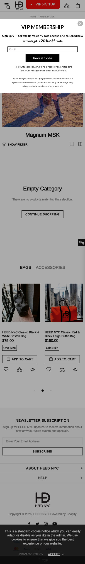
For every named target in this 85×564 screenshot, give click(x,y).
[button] (80, 23)
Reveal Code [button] (42, 58)
